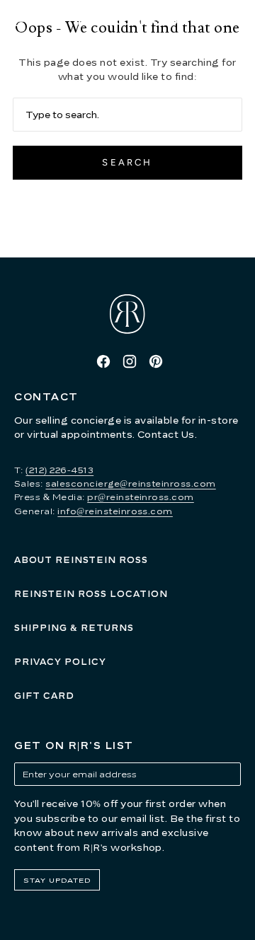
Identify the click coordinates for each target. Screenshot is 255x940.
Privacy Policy (60, 661)
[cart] (241, 21)
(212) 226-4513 (60, 470)
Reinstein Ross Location (91, 593)
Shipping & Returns (74, 627)
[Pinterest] (156, 361)
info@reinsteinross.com (115, 511)
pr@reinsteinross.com (140, 497)
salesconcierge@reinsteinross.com (130, 483)
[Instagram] (129, 361)
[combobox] (127, 115)
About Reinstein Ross (81, 560)
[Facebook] (103, 361)
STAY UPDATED (57, 880)
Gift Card (44, 695)
